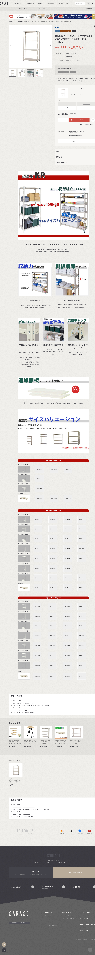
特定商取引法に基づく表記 (37, 946)
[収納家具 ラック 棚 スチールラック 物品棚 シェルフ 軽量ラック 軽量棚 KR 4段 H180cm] (30, 46)
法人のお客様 (84, 918)
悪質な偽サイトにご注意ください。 (19, 922)
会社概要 (11, 946)
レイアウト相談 (85, 913)
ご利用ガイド (68, 3)
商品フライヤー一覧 (68, 922)
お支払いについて (49, 919)
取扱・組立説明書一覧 (68, 919)
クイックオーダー (67, 916)
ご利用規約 (17, 946)
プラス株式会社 (17, 920)
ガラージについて (59, 3)
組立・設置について (50, 922)
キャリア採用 (84, 930)
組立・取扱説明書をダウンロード (65, 68)
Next (49, 46)
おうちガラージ (86, 104)
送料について (48, 916)
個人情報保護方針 (25, 946)
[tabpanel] (30, 46)
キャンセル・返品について (51, 925)
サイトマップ (48, 946)
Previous (11, 46)
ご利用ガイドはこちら (76, 141)
